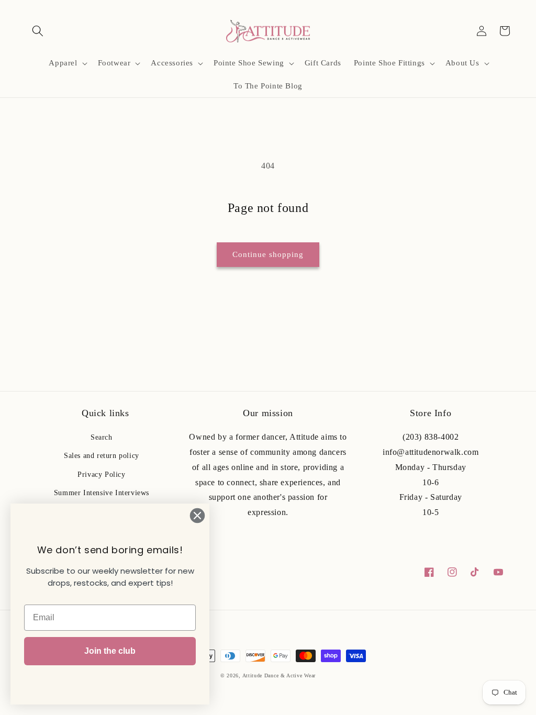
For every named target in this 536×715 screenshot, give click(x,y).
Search (102, 437)
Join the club (110, 650)
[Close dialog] (197, 515)
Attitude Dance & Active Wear (279, 675)
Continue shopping (268, 254)
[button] (37, 30)
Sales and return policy (101, 456)
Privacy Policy (101, 474)
